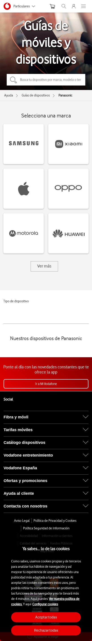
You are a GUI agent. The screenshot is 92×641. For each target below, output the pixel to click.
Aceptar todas (46, 617)
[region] (46, 587)
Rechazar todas (46, 630)
